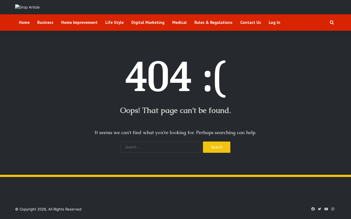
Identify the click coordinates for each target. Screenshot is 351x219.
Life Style (114, 22)
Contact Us (250, 22)
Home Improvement (79, 22)
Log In (274, 22)
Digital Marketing (148, 22)
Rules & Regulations (213, 22)
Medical (179, 22)
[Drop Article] (27, 7)
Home (24, 22)
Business (45, 22)
